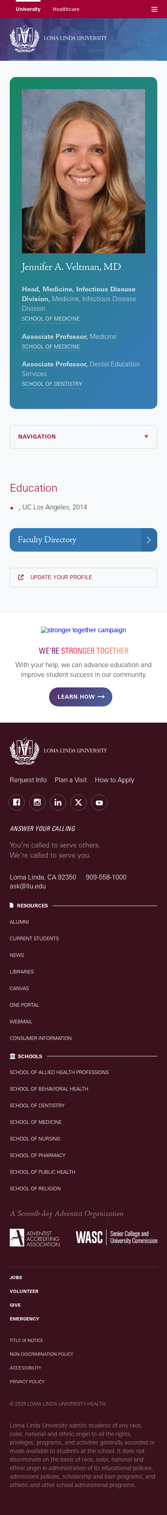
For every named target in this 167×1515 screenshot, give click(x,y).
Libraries (22, 972)
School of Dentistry (52, 384)
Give (15, 1305)
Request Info (28, 780)
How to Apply (114, 780)
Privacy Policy (27, 1381)
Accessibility (25, 1368)
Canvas (19, 988)
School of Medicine (51, 318)
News (17, 955)
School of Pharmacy (37, 1155)
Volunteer (24, 1291)
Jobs (16, 1277)
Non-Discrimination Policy (41, 1354)
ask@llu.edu (28, 886)
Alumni (19, 922)
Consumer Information (41, 1038)
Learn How (76, 696)
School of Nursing (35, 1139)
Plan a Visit (71, 780)
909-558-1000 (106, 877)
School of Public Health (42, 1172)
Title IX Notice (26, 1340)
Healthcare (66, 9)
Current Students (34, 938)
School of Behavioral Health (49, 1089)
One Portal (24, 1005)
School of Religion (35, 1188)
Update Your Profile (60, 577)
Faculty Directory (47, 540)
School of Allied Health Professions (59, 1072)
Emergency (24, 1319)
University (28, 9)
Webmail (21, 1022)
